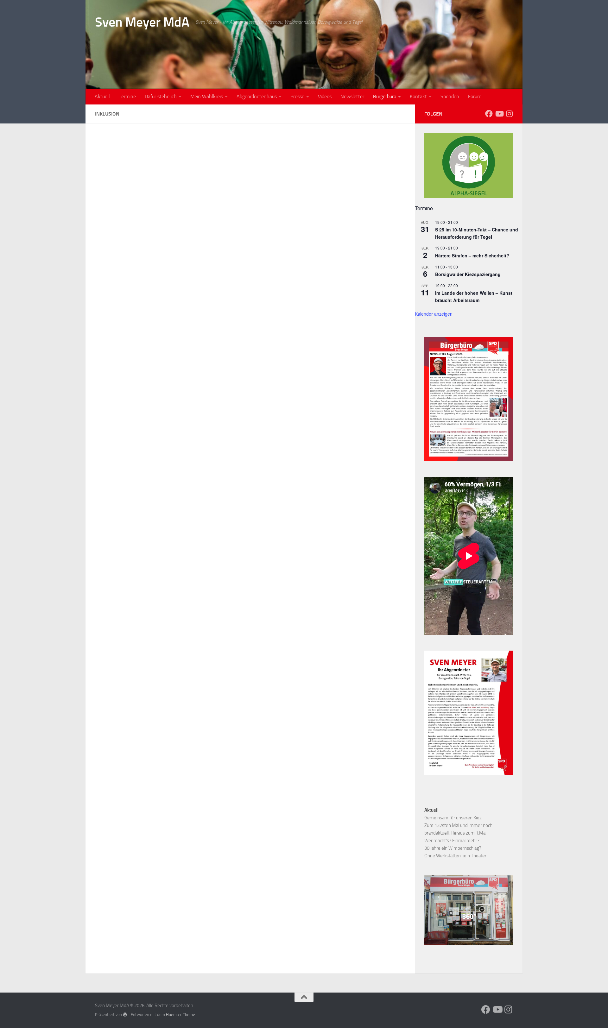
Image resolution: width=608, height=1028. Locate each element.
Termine (127, 96)
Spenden (449, 96)
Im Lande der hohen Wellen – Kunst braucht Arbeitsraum (473, 296)
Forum (474, 96)
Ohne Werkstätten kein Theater (455, 856)
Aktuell (102, 96)
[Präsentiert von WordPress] (125, 1014)
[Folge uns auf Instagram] (509, 113)
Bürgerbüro (384, 96)
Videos (325, 96)
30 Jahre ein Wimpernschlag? (452, 848)
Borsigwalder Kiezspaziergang (468, 274)
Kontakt (418, 96)
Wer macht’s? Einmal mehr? (451, 840)
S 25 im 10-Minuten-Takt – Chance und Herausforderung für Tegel (476, 233)
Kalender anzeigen (434, 314)
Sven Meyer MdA (142, 22)
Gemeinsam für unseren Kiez (453, 818)
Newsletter (352, 96)
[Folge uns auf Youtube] (499, 113)
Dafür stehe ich (161, 96)
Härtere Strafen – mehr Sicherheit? (472, 255)
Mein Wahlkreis (206, 96)
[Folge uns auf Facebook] (489, 113)
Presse (297, 96)
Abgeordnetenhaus (257, 96)
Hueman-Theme (180, 1014)
